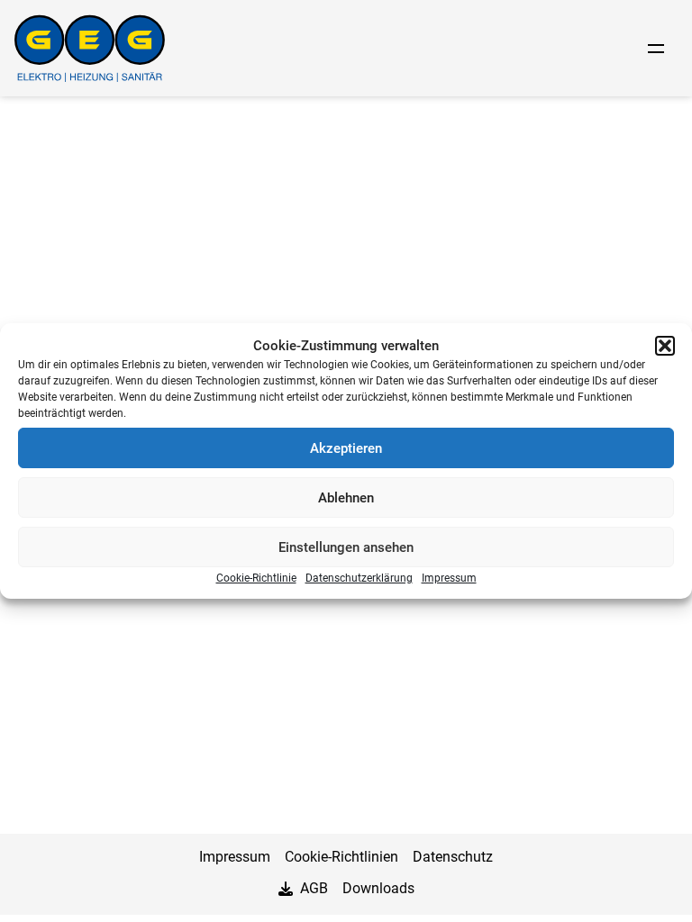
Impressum (449, 578)
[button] (665, 346)
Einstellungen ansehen (346, 547)
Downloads (378, 888)
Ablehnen (346, 498)
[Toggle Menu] (656, 48)
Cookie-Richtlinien (341, 856)
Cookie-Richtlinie (256, 578)
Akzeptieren (346, 448)
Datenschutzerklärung (359, 578)
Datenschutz (453, 856)
